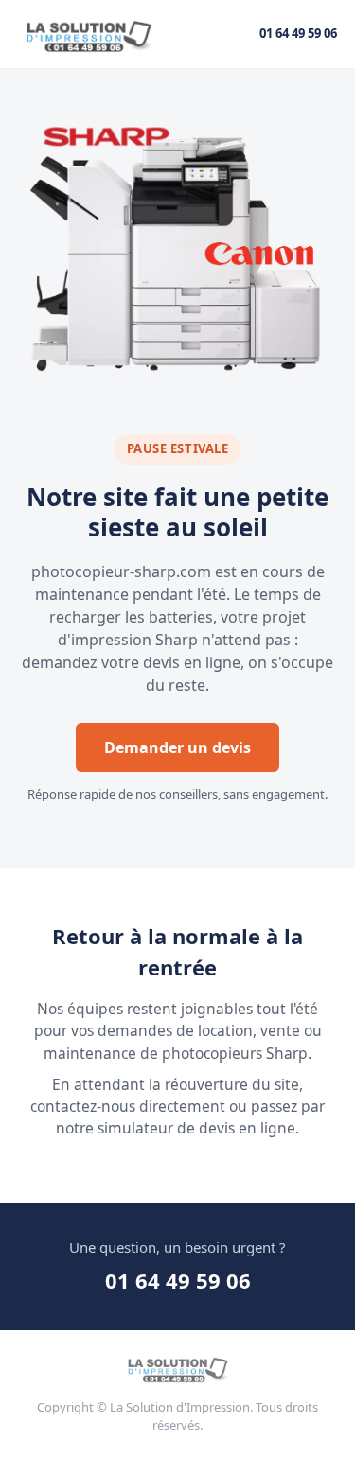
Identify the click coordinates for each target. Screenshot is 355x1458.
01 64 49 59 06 (298, 33)
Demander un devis (177, 747)
